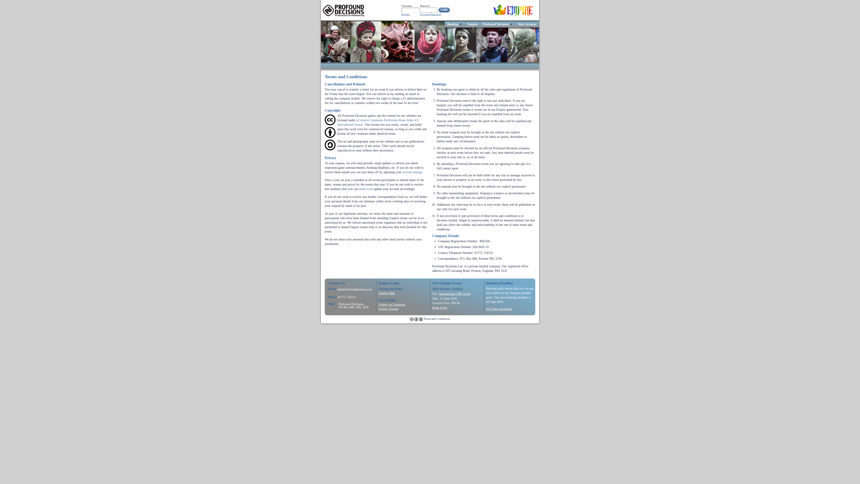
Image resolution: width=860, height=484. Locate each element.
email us (364, 189)
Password (425, 5)
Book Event (439, 307)
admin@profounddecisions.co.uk (354, 289)
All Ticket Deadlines (499, 309)
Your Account (527, 24)
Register (406, 14)
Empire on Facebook (391, 304)
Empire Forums (388, 308)
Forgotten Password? (430, 14)
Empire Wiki (386, 293)
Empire (472, 24)
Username (407, 5)
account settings (412, 172)
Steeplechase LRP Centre (455, 294)
